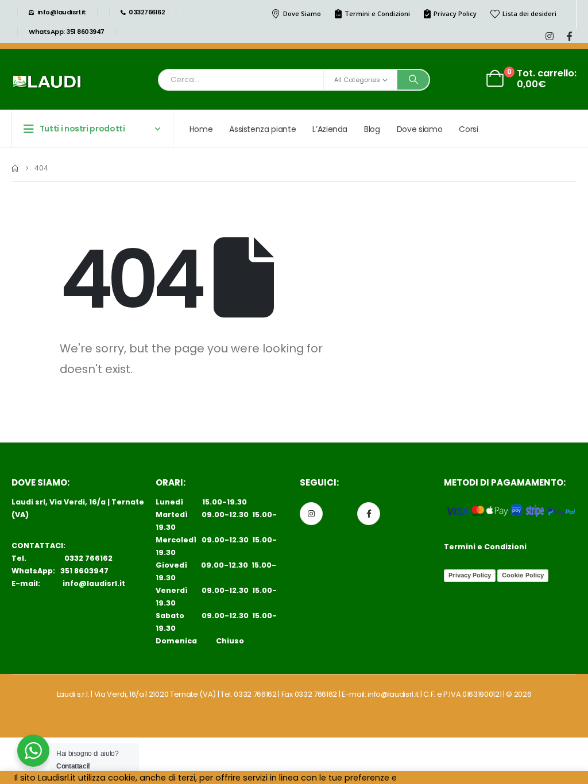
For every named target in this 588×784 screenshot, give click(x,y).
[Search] (413, 80)
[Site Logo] (47, 82)
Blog (372, 129)
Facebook (368, 513)
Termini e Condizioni (377, 13)
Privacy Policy (455, 13)
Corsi (468, 129)
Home (201, 129)
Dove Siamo (302, 13)
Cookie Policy (523, 575)
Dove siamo (420, 129)
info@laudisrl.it (94, 583)
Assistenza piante (262, 129)
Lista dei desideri (529, 13)
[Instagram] (549, 36)
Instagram (311, 513)
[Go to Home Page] (14, 168)
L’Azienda (329, 129)
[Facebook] (569, 36)
